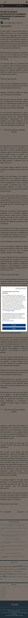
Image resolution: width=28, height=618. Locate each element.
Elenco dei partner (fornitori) (8, 320)
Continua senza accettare (21, 288)
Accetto (14, 328)
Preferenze (14, 325)
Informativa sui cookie (10, 310)
